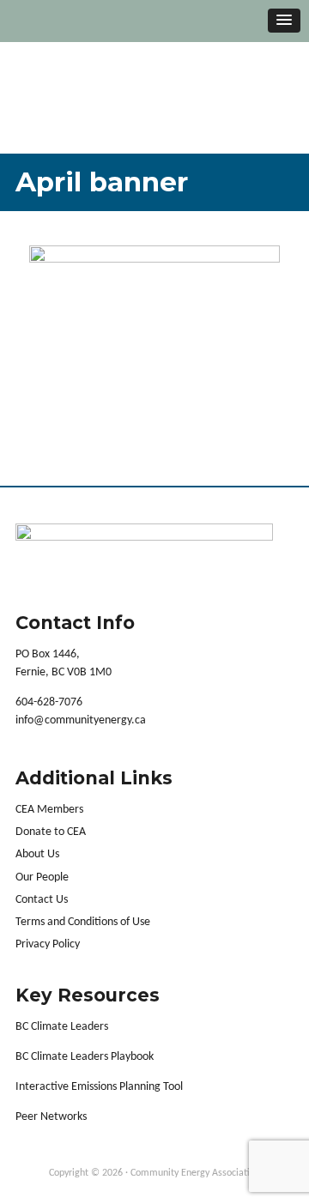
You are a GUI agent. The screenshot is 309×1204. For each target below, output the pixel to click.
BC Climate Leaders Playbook (84, 1056)
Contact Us (41, 899)
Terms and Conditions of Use (82, 922)
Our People (42, 877)
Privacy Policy (47, 944)
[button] (284, 21)
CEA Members (49, 809)
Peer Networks (51, 1116)
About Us (37, 854)
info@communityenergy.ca (80, 720)
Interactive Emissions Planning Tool (99, 1086)
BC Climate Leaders (61, 1026)
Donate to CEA (50, 832)
